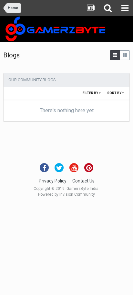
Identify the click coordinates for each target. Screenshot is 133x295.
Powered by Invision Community (66, 194)
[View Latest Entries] (125, 55)
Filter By (91, 93)
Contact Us (83, 180)
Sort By (114, 93)
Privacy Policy (52, 180)
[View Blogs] (115, 55)
